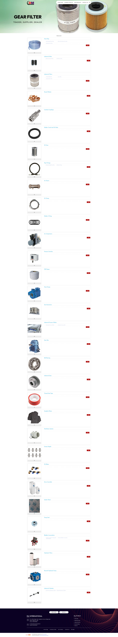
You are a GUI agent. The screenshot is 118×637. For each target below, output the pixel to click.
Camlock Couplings (49, 109)
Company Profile (68, 2)
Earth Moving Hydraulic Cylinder (51, 590)
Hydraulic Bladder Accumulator (62, 537)
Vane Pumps (47, 287)
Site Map (72, 629)
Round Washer (47, 92)
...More (88, 45)
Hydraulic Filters (48, 553)
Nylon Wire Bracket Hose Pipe (62, 41)
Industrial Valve (48, 56)
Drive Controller (48, 482)
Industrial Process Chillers (50, 322)
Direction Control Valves (49, 58)
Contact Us (85, 2)
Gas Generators (48, 304)
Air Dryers (46, 180)
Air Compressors (48, 233)
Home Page (60, 2)
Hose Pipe (46, 38)
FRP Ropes (47, 269)
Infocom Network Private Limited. (44, 635)
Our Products (77, 2)
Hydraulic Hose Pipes (49, 43)
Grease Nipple (47, 446)
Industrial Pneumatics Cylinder (61, 590)
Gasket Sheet (47, 499)
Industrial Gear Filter (49, 78)
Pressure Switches (48, 251)
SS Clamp (46, 198)
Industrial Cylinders (49, 588)
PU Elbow (46, 464)
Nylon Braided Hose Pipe (50, 41)
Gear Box (46, 340)
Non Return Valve (59, 58)
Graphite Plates (48, 411)
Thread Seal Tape (48, 393)
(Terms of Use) (45, 634)
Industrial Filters (48, 74)
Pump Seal (46, 517)
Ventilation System (48, 428)
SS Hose (46, 145)
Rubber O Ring (48, 216)
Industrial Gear (48, 375)
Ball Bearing (47, 358)
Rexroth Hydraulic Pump (50, 570)
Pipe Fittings (47, 162)
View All (76, 625)
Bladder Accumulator (49, 535)
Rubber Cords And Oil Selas (51, 127)
